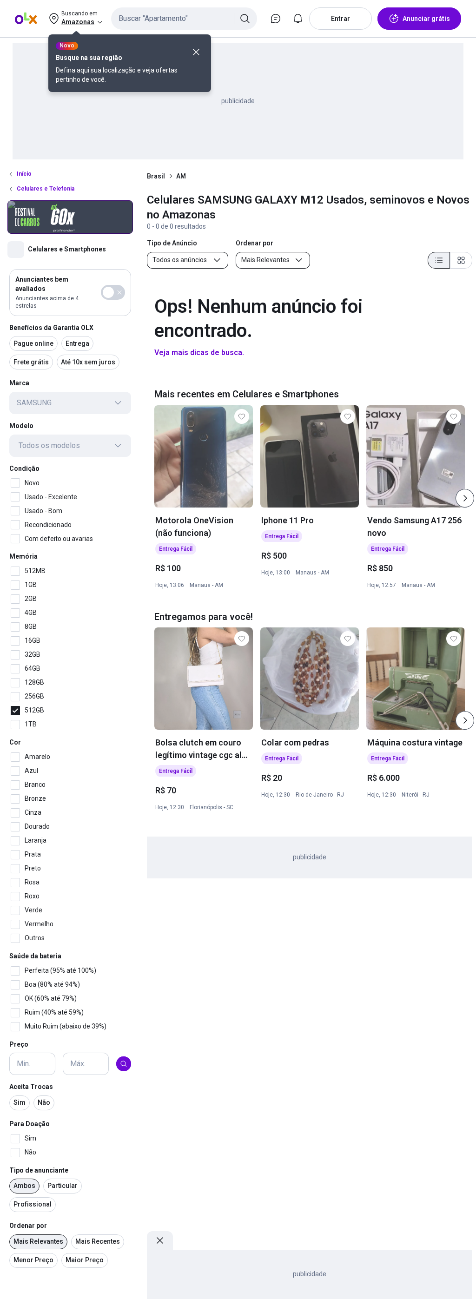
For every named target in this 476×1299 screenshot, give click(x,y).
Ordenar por (28, 1225)
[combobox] (184, 18)
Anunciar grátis (426, 18)
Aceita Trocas (31, 1086)
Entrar (340, 18)
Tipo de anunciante (38, 1170)
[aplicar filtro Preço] (123, 1063)
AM (181, 176)
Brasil (156, 176)
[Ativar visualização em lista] (439, 260)
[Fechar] (196, 52)
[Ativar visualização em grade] (461, 260)
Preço (18, 1044)
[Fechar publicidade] (160, 1240)
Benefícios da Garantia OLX (51, 327)
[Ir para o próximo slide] (465, 498)
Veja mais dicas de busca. (199, 352)
